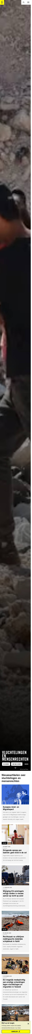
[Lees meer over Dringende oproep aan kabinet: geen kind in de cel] (15, 844)
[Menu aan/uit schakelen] (28, 2)
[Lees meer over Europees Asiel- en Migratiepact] (15, 803)
